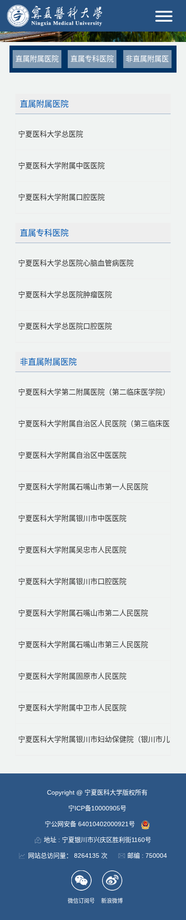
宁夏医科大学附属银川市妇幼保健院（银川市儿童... (94, 739)
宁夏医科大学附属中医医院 (61, 166)
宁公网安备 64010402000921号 (91, 824)
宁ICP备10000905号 (97, 808)
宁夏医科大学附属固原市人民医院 (72, 676)
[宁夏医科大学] (54, 15)
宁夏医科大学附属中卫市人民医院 (72, 708)
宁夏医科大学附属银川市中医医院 (72, 518)
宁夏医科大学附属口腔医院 (61, 197)
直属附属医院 (37, 59)
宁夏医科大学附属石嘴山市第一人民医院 (83, 487)
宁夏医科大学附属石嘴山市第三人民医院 (83, 645)
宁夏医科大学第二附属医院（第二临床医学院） (94, 392)
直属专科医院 (92, 59)
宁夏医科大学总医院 (50, 134)
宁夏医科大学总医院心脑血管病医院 (76, 263)
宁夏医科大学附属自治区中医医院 (72, 455)
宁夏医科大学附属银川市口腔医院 (72, 581)
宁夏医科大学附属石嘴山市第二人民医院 (83, 613)
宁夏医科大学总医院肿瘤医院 (65, 295)
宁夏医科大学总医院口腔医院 (65, 326)
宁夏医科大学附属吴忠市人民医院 (72, 550)
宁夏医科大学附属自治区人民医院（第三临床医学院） (94, 424)
